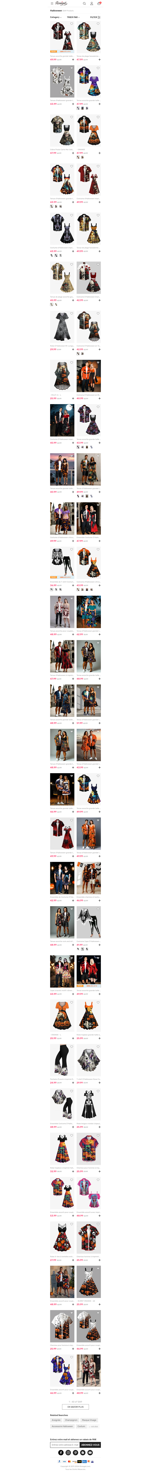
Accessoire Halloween (62, 1426)
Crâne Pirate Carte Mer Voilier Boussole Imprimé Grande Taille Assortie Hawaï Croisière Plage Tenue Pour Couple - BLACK (62, 150)
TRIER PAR (72, 17)
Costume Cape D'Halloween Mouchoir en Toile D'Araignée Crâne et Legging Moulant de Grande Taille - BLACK (89, 941)
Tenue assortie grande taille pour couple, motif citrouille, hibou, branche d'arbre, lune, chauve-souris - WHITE (62, 808)
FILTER (93, 17)
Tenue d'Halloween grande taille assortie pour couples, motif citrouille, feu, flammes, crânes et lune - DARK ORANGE (62, 764)
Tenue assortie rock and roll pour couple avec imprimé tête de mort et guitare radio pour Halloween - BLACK (62, 941)
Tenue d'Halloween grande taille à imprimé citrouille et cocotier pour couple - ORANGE (89, 764)
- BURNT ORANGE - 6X (86, 1301)
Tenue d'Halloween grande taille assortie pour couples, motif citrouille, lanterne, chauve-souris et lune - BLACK (89, 720)
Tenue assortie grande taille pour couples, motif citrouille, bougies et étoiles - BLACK (89, 675)
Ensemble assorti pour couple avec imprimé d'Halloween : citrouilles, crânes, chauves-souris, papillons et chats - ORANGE (62, 1212)
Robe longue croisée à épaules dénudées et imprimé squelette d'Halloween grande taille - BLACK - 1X (89, 1124)
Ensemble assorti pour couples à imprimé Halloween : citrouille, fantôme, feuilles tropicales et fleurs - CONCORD (62, 1390)
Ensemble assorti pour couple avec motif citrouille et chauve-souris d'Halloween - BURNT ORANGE (89, 1345)
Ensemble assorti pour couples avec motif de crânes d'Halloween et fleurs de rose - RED (89, 1390)
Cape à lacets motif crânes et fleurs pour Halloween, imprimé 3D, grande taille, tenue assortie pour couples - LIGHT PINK (62, 990)
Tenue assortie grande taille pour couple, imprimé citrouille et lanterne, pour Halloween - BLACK (62, 488)
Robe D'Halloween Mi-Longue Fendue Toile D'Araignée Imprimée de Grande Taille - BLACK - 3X (62, 346)
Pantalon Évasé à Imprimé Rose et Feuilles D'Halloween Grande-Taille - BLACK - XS (62, 1079)
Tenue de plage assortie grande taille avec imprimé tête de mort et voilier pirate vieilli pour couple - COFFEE (62, 297)
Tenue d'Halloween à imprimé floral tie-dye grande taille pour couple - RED (62, 675)
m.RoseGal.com (63, 3)
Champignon (71, 1420)
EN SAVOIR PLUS (76, 1407)
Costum (81, 1426)
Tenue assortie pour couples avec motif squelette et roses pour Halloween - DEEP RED (62, 631)
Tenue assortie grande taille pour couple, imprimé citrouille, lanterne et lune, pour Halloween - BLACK (62, 720)
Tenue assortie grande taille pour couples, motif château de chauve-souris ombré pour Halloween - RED (89, 990)
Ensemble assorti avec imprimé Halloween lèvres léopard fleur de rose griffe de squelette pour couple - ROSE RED (89, 1212)
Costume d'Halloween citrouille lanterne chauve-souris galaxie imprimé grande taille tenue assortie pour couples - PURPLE (62, 537)
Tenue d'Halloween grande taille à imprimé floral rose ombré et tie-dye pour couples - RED (62, 853)
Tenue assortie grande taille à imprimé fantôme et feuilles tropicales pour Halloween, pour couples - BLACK (89, 439)
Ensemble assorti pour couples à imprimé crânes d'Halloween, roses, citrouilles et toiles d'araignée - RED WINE (62, 1301)
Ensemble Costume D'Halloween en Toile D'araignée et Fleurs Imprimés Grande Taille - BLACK (62, 1124)
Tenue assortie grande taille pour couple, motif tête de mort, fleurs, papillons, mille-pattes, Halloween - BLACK (62, 56)
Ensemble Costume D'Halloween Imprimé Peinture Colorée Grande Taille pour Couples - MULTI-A (89, 537)
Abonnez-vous (90, 1444)
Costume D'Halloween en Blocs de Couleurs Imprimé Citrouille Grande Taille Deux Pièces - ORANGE (89, 395)
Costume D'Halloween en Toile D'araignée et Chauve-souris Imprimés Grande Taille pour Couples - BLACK (89, 346)
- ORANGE (81, 150)
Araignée (56, 1420)
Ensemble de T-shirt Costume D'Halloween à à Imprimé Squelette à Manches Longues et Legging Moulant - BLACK (62, 582)
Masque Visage (89, 1420)
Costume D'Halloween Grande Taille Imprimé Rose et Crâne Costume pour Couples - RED (89, 297)
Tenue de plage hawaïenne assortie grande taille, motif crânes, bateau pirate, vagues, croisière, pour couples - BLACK (89, 56)
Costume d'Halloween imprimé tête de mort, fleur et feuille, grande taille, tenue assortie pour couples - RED (89, 199)
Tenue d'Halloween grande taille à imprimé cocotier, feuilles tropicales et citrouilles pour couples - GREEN (89, 631)
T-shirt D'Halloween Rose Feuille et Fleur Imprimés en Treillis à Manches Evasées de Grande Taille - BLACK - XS (89, 1079)
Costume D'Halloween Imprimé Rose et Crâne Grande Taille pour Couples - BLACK (62, 439)
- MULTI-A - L (55, 395)
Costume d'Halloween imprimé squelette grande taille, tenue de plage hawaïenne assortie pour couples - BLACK (62, 248)
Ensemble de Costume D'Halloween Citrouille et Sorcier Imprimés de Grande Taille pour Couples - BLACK (62, 897)
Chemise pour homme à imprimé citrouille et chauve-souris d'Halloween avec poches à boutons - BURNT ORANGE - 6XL (62, 1345)
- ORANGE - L (55, 1035)
